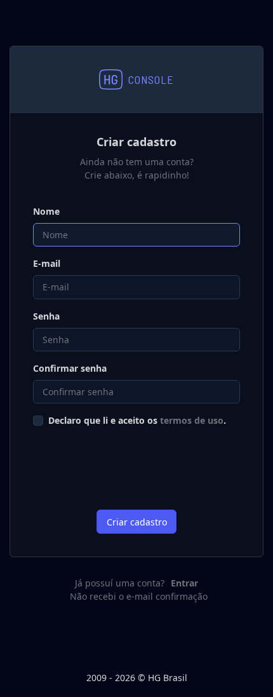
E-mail (46, 263)
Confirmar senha (70, 368)
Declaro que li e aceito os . (137, 420)
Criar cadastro (137, 522)
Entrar (184, 583)
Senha (46, 316)
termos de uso (191, 420)
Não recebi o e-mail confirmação (139, 596)
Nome (46, 211)
